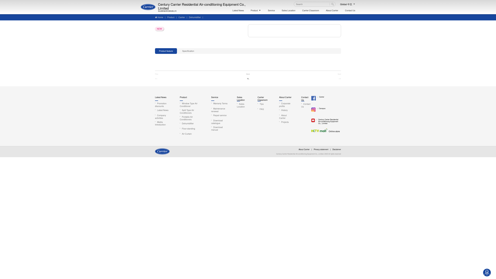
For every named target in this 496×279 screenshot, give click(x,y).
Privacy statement (321, 149)
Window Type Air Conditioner (188, 105)
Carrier (182, 17)
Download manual (217, 128)
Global (343, 4)
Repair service (220, 115)
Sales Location (288, 10)
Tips (262, 103)
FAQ (262, 109)
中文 (349, 4)
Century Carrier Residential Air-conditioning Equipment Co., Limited (202, 6)
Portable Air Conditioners (186, 118)
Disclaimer (336, 149)
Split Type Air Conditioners (187, 111)
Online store (334, 131)
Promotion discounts (160, 105)
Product (254, 10)
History (284, 110)
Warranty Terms (220, 103)
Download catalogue (217, 122)
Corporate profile (284, 105)
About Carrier (332, 10)
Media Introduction (160, 123)
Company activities (160, 116)
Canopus (322, 108)
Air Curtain (187, 133)
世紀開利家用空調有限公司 (167, 11)
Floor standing (188, 128)
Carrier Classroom (310, 10)
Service (271, 10)
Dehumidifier (195, 17)
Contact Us (350, 10)
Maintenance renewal (218, 110)
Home (160, 17)
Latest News (238, 10)
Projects (285, 122)
